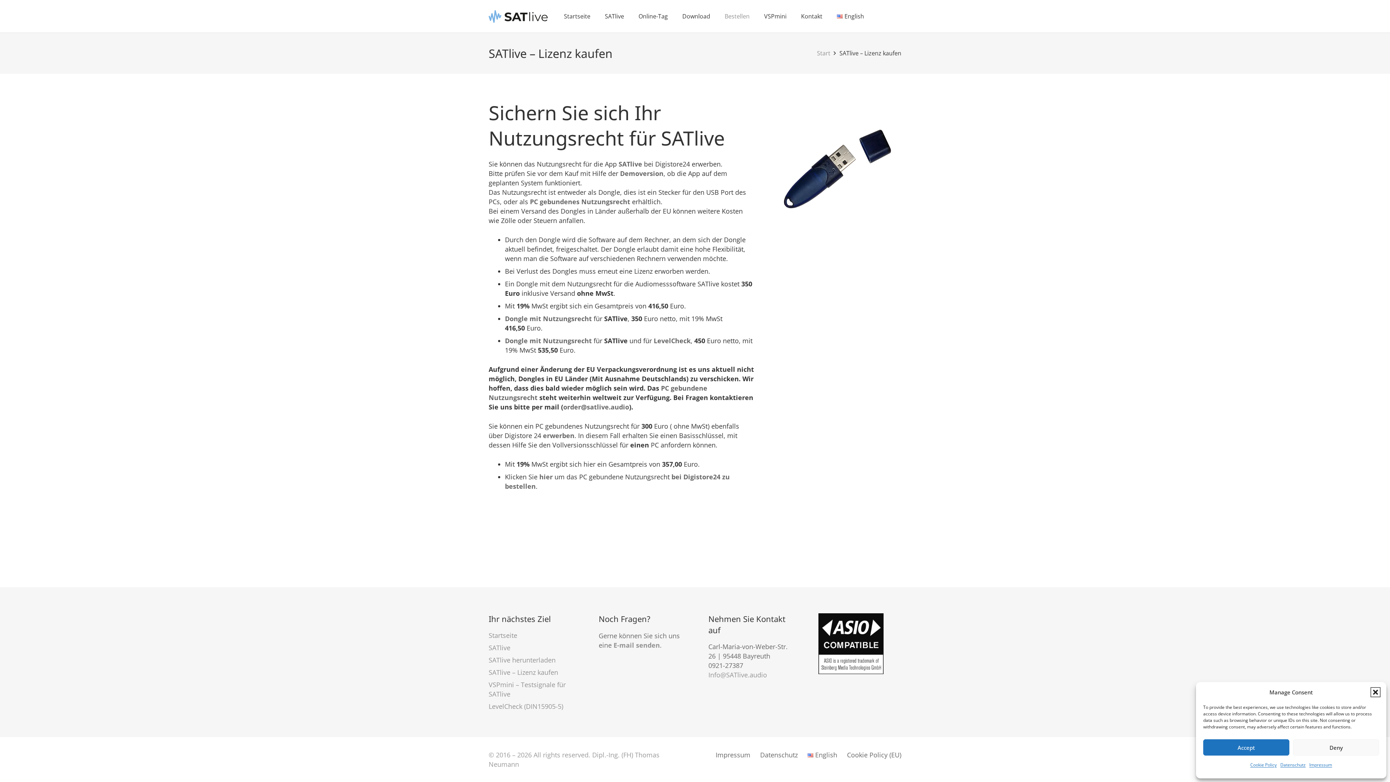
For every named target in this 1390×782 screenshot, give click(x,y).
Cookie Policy (1263, 765)
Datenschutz (1293, 765)
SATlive (630, 164)
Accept (1246, 747)
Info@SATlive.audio (737, 674)
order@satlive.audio (596, 407)
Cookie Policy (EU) (874, 755)
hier (546, 476)
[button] (1375, 692)
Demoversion (642, 173)
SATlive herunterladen (522, 660)
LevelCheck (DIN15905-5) (526, 706)
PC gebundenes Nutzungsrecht (580, 201)
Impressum (1320, 765)
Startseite (503, 635)
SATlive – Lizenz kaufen (523, 672)
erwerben (558, 435)
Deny (1336, 747)
